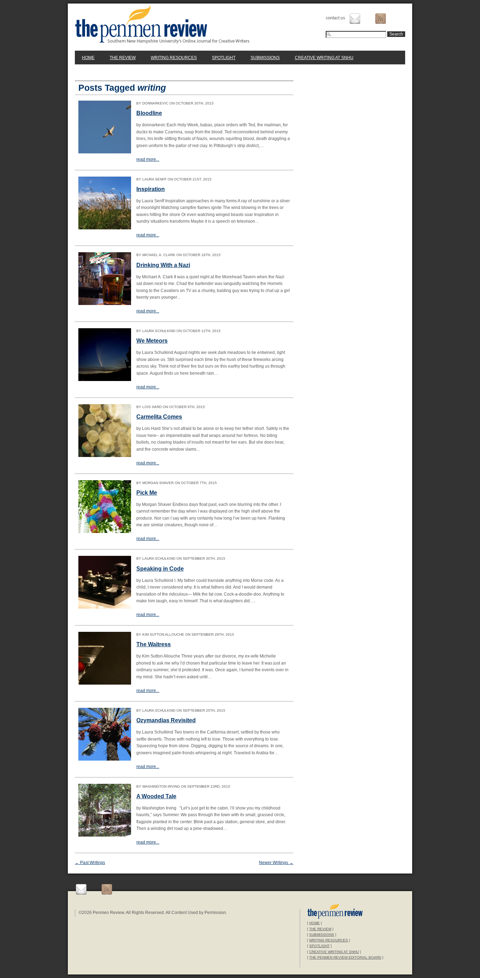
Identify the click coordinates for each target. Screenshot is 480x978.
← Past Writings (90, 862)
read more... (147, 159)
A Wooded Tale (156, 796)
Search (396, 34)
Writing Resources (174, 57)
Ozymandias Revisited (166, 720)
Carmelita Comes (159, 417)
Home (88, 57)
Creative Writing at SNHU (324, 57)
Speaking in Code (160, 569)
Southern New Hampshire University (335, 911)
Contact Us (355, 18)
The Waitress (153, 644)
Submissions (265, 57)
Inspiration (150, 189)
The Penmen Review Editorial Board (345, 957)
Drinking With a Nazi (163, 265)
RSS (380, 18)
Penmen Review (162, 24)
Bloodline (149, 113)
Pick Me (146, 493)
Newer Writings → (276, 862)
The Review (123, 57)
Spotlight (223, 57)
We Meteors (152, 341)
